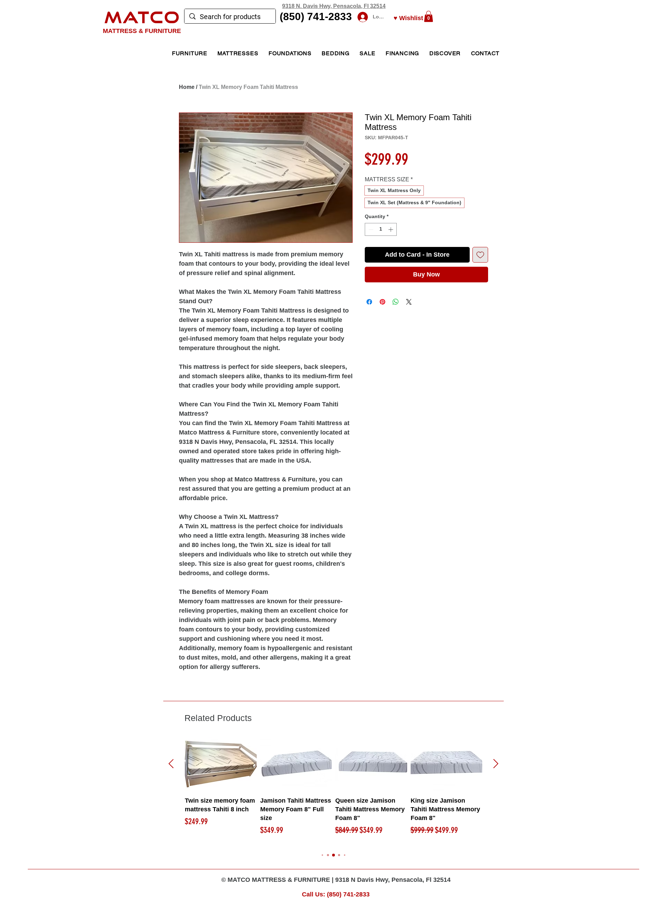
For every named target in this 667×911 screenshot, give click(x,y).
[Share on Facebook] (369, 302)
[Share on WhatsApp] (396, 302)
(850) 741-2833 (316, 16)
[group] (333, 791)
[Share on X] (409, 302)
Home (187, 87)
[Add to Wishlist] (480, 255)
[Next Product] (496, 763)
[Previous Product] (171, 763)
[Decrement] (370, 229)
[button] (428, 16)
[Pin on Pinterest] (382, 302)
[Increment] (391, 229)
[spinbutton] (380, 229)
